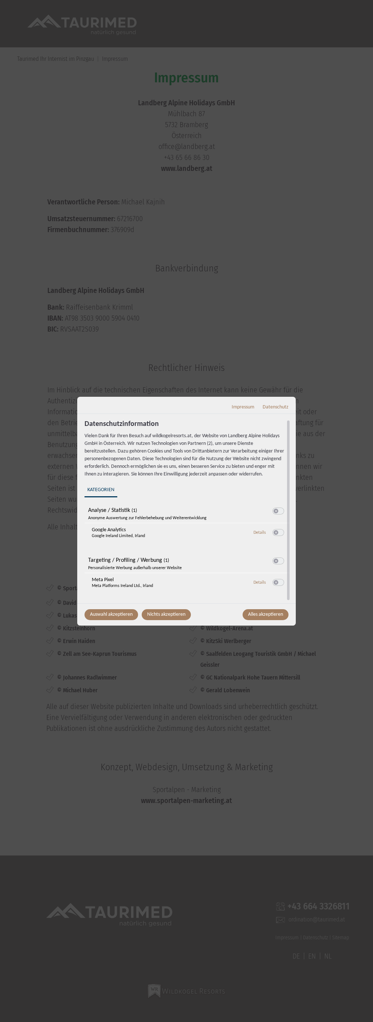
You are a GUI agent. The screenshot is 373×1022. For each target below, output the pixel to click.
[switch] (278, 511)
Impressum (243, 407)
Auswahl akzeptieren (111, 614)
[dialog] (186, 511)
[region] (187, 511)
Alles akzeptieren (265, 614)
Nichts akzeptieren (166, 614)
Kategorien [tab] (100, 490)
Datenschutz (275, 407)
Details (260, 532)
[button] (276, 511)
